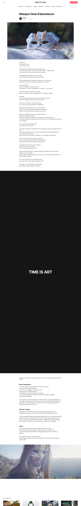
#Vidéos (35, 6)
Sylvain (24, 17)
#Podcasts (41, 6)
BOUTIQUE (47, 6)
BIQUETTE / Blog (40, 2)
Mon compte (73, 2)
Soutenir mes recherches (56, 6)
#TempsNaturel (28, 6)
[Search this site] (3, 2)
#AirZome (21, 6)
